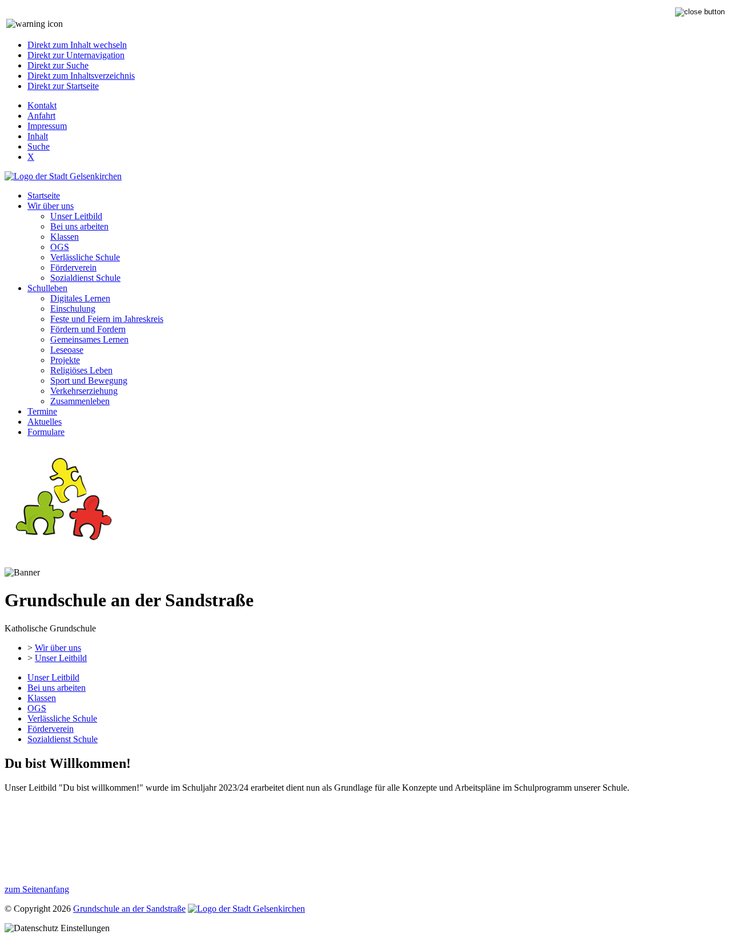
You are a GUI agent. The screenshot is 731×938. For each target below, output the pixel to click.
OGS (59, 247)
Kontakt (42, 105)
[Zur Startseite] (64, 562)
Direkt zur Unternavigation (75, 55)
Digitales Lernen (80, 298)
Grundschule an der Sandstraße (129, 908)
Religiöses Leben (81, 370)
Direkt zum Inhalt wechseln (77, 45)
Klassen (64, 236)
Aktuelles (44, 421)
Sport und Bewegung (88, 380)
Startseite (43, 195)
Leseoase (66, 350)
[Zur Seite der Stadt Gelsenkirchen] (63, 176)
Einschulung (72, 308)
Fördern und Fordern (88, 329)
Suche (38, 146)
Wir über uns (50, 206)
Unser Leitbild (76, 216)
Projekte (65, 360)
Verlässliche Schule (85, 257)
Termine (42, 411)
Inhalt (37, 136)
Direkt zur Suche (58, 65)
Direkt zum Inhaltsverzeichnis (81, 75)
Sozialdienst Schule (85, 278)
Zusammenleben (80, 401)
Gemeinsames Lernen (89, 339)
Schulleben (47, 288)
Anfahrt (41, 115)
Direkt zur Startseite (63, 86)
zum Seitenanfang (37, 889)
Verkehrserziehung (84, 391)
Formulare (46, 432)
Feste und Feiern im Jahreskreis (106, 319)
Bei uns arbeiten (79, 226)
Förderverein (73, 267)
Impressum (47, 126)
